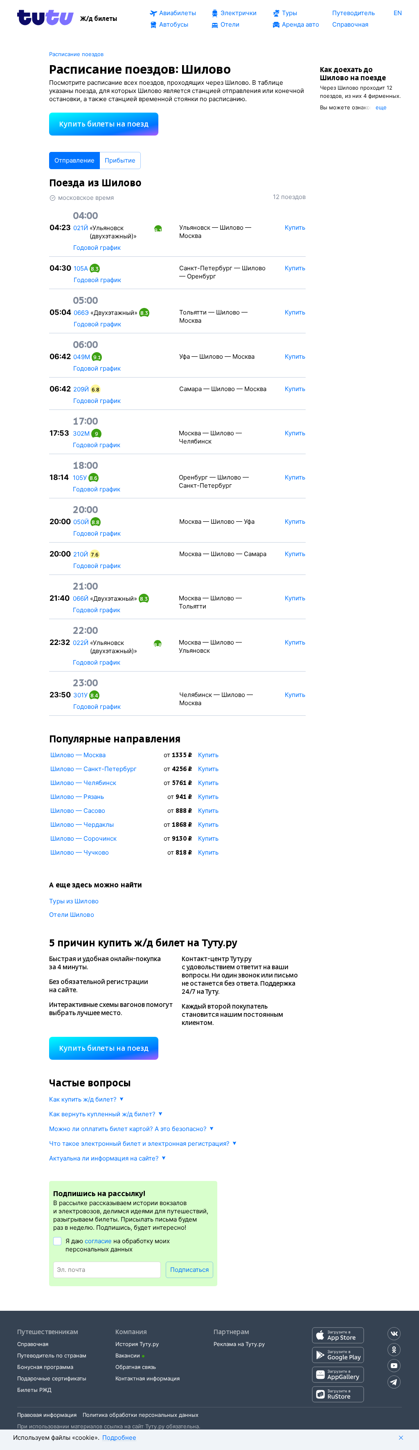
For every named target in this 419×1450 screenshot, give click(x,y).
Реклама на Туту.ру (239, 1344)
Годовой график (97, 247)
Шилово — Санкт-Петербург (93, 769)
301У (80, 695)
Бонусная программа (45, 1367)
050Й (81, 522)
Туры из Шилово (74, 901)
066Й (80, 598)
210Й (80, 554)
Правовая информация (47, 1415)
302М (81, 433)
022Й (80, 643)
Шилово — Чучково (79, 852)
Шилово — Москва (78, 755)
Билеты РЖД (34, 1390)
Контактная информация (147, 1378)
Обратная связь (135, 1367)
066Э (81, 313)
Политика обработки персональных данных (140, 1415)
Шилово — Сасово (77, 810)
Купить (208, 755)
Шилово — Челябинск (83, 783)
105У (80, 478)
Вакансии (127, 1355)
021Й (80, 228)
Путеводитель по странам (51, 1355)
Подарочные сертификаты (51, 1378)
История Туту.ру (137, 1344)
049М (81, 357)
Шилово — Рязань (77, 797)
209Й (81, 389)
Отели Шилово (71, 914)
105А (81, 268)
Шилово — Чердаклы (82, 824)
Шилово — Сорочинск (83, 838)
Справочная (32, 1344)
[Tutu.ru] (45, 19)
